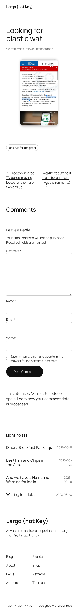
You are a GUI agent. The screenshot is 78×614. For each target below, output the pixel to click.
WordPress (65, 606)
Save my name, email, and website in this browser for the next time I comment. (36, 358)
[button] (39, 92)
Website (11, 338)
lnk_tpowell (27, 49)
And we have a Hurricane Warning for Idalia (27, 479)
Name (11, 301)
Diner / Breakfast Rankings (29, 447)
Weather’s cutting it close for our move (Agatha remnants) (56, 178)
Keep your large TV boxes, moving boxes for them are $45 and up (20, 180)
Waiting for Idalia (20, 494)
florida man (45, 49)
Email (10, 319)
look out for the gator (22, 148)
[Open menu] (69, 6)
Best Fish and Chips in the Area (25, 462)
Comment (13, 251)
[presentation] (39, 123)
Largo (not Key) (19, 6)
